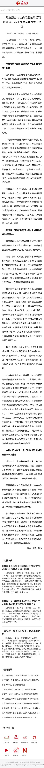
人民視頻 (6, 755)
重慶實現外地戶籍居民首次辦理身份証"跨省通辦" (21, 703)
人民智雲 (15, 755)
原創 (18, 10)
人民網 (2, 10)
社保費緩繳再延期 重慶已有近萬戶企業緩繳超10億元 (23, 713)
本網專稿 (7, 560)
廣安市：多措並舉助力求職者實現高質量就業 (20, 694)
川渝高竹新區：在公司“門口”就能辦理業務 (19, 689)
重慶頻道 (11, 10)
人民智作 (24, 755)
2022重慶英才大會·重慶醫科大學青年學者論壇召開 (22, 699)
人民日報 (6, 742)
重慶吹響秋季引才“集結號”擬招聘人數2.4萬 (19, 717)
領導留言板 (33, 742)
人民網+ (15, 742)
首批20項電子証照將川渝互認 (13, 685)
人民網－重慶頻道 (32, 33)
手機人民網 (24, 742)
